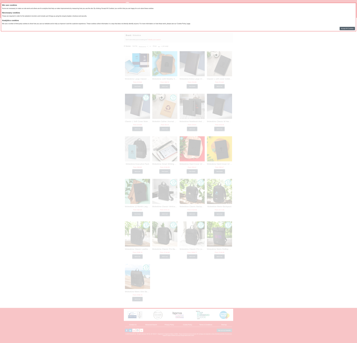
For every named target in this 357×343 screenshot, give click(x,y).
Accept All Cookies (347, 28)
